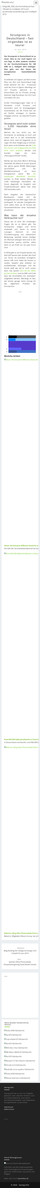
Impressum (8, 1107)
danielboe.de (23, 1178)
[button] (12, 337)
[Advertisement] (20, 313)
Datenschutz (9, 1109)
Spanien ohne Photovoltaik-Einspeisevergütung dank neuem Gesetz (20, 962)
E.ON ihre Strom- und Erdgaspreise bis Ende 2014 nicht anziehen (20, 148)
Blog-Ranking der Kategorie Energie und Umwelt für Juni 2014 (20, 950)
